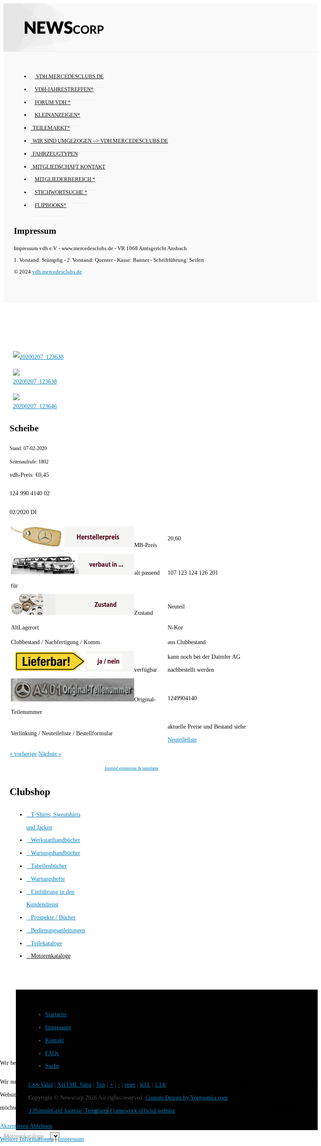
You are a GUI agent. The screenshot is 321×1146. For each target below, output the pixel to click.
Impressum (58, 1027)
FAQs (52, 1053)
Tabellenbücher (49, 866)
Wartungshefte (48, 879)
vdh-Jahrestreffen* (64, 89)
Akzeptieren (14, 1126)
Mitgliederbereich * (65, 179)
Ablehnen (41, 1126)
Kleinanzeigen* (57, 115)
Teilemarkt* (51, 128)
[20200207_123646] (35, 406)
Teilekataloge (46, 943)
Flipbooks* (50, 205)
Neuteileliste (182, 740)
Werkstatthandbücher (55, 840)
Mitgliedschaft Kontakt (69, 167)
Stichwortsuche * (61, 192)
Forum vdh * (53, 102)
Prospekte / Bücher (53, 917)
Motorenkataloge (51, 956)
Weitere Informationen (27, 1139)
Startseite (56, 1014)
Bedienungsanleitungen (58, 930)
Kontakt (54, 1040)
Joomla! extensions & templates (131, 768)
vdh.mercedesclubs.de (69, 76)
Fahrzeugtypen (55, 154)
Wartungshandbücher (55, 853)
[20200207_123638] (38, 357)
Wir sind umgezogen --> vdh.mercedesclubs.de (100, 141)
